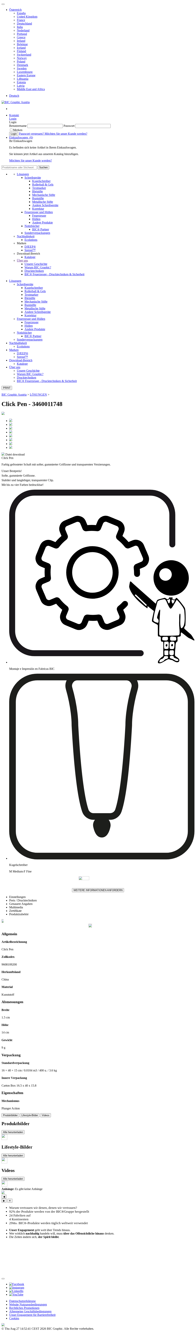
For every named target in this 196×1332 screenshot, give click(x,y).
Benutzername (18, 125)
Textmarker (39, 188)
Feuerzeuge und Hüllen (38, 212)
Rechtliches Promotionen (24, 1308)
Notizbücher (31, 226)
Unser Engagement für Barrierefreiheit (32, 1314)
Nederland (23, 30)
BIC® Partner (40, 229)
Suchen (43, 167)
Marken (14, 350)
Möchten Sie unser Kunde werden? (66, 133)
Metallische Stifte (42, 201)
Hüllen (36, 219)
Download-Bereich (20, 360)
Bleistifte (37, 191)
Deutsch (14, 95)
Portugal (22, 33)
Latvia (20, 85)
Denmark (22, 65)
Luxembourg (25, 71)
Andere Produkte (42, 222)
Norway (22, 58)
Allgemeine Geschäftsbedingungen (30, 1311)
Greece (21, 37)
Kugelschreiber (41, 181)
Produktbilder (10, 1115)
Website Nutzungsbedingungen (28, 1304)
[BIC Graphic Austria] (16, 102)
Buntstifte (38, 198)
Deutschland (24, 23)
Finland (21, 51)
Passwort (69, 125)
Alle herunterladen (13, 1132)
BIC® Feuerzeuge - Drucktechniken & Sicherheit (54, 274)
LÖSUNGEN (38, 394)
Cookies (14, 1318)
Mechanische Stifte (43, 194)
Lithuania (22, 78)
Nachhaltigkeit (25, 236)
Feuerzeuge (39, 215)
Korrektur (38, 208)
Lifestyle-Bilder (29, 1115)
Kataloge (29, 257)
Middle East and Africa (31, 89)
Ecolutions (30, 239)
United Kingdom (27, 16)
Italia (20, 27)
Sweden (22, 68)
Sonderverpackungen (37, 232)
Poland (21, 61)
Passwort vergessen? (32, 133)
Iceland (21, 47)
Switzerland (24, 54)
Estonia (21, 82)
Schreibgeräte (32, 177)
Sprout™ (30, 250)
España (21, 13)
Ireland (21, 40)
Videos (45, 1115)
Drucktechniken (34, 270)
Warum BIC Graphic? (37, 267)
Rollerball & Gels (42, 184)
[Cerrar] (3, 1278)
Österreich (15, 9)
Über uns (22, 260)
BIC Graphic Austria (14, 394)
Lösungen (23, 174)
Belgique (22, 44)
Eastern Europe (26, 75)
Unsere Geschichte (35, 264)
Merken (17, 130)
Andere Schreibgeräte (45, 205)
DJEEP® (30, 246)
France (21, 20)
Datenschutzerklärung (22, 1301)
